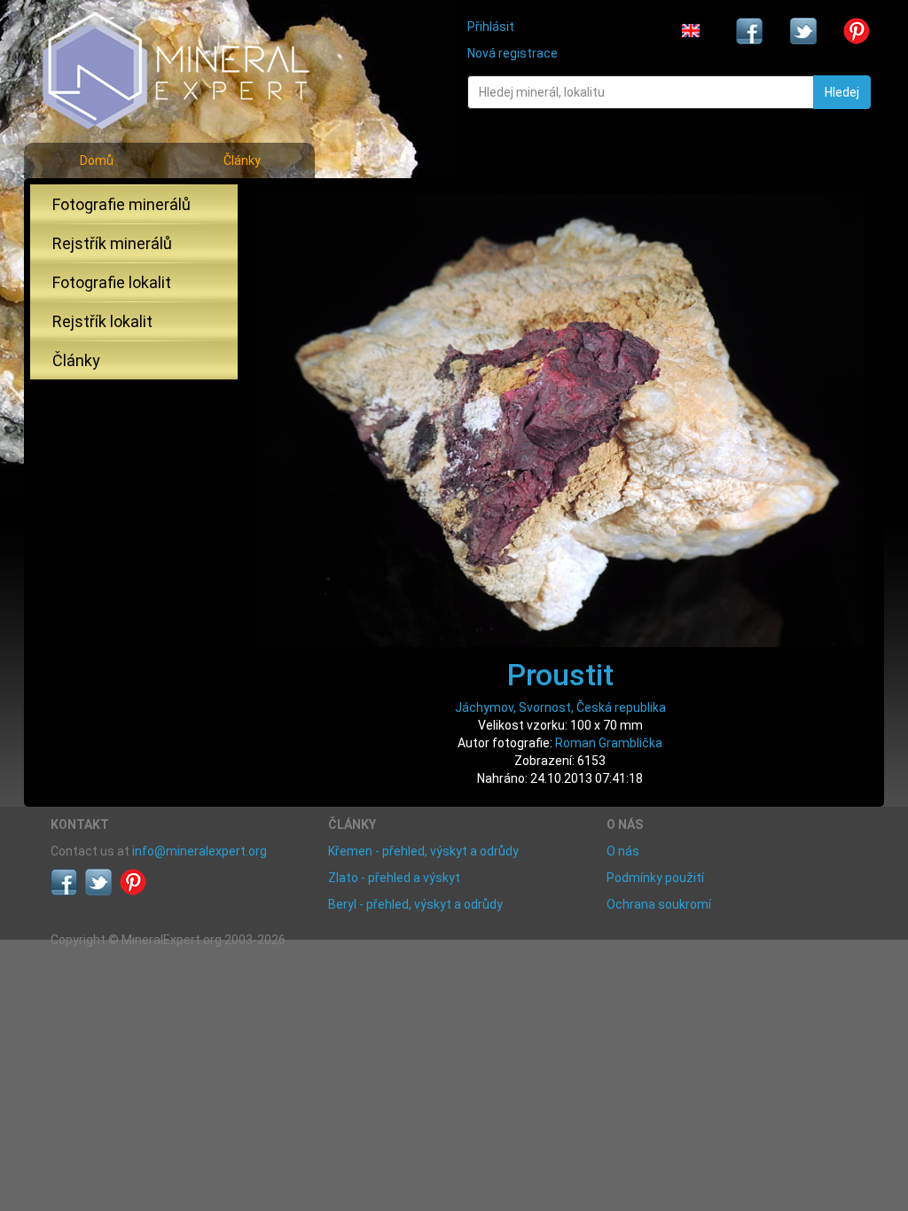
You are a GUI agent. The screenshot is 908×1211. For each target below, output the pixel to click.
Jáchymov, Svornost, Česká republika (560, 707)
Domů (97, 160)
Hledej (842, 92)
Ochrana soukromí (659, 904)
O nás (623, 851)
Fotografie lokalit (111, 282)
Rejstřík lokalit (102, 321)
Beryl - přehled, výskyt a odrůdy (415, 904)
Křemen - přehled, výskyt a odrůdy (423, 851)
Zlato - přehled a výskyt (394, 878)
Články (242, 160)
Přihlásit (490, 27)
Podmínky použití (655, 878)
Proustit (560, 674)
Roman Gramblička (608, 743)
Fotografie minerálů (121, 204)
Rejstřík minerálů (112, 243)
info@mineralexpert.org (199, 851)
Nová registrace (512, 53)
